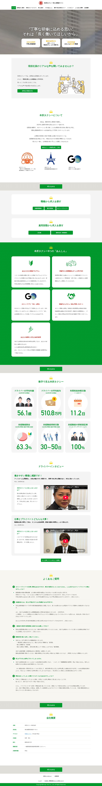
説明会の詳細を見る (27, 91)
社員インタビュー (47, 776)
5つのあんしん (48, 7)
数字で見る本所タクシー (60, 7)
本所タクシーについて (31, 7)
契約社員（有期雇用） (62, 232)
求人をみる (51, 186)
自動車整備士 (38, 208)
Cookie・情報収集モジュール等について (54, 780)
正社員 (39, 232)
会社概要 (86, 7)
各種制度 (57, 776)
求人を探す (40, 7)
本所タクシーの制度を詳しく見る (51, 147)
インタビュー (70, 7)
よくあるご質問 (79, 7)
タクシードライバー (62, 208)
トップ (13, 7)
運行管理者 (50, 208)
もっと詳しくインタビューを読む (51, 560)
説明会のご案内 (20, 7)
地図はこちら (28, 733)
